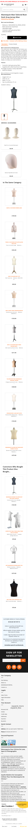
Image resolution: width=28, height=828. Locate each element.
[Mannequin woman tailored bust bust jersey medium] (14, 486)
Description (5, 44)
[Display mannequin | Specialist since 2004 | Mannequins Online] (9, 4)
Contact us (4, 687)
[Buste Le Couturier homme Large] (14, 196)
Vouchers (3, 718)
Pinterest (19, 667)
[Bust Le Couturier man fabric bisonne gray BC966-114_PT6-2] (14, 333)
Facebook (8, 667)
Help (2, 700)
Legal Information (5, 697)
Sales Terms (4, 695)
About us (3, 682)
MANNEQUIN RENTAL (6, 685)
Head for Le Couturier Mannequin (11, 145)
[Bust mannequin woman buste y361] (14, 554)
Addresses (4, 716)
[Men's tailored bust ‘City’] (14, 265)
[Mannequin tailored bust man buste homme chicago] (14, 436)
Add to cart (18, 37)
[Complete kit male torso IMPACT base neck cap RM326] (14, 520)
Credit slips (4, 714)
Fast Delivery (4, 680)
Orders (3, 712)
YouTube (14, 667)
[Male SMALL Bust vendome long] (14, 588)
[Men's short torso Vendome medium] (14, 299)
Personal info (4, 709)
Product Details (13, 44)
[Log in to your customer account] (23, 5)
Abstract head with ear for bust (11, 172)
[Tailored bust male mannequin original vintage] (14, 368)
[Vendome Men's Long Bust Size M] (14, 402)
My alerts (3, 721)
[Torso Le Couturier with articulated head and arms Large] (14, 231)
